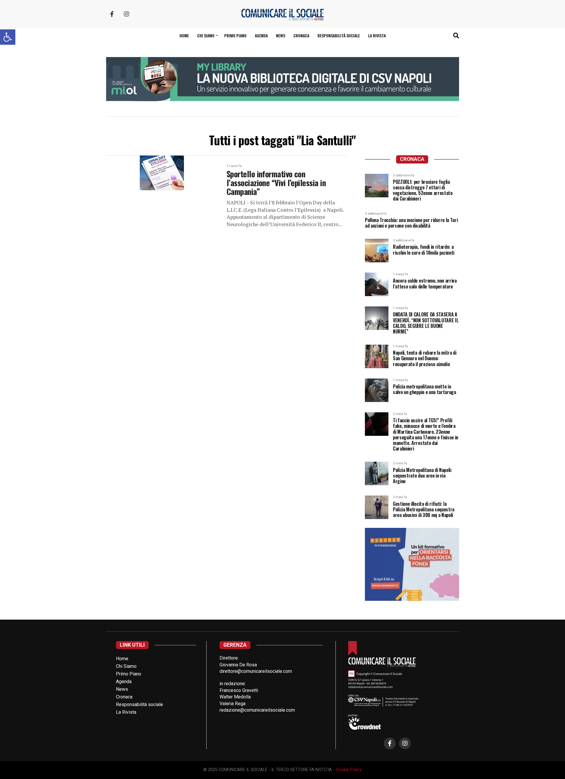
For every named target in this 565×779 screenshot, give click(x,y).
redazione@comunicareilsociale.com (257, 710)
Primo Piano (235, 35)
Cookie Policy (349, 769)
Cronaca (301, 35)
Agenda (261, 35)
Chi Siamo (126, 666)
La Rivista (377, 35)
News (280, 35)
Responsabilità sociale (339, 35)
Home (184, 35)
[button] (7, 37)
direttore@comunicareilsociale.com (256, 671)
